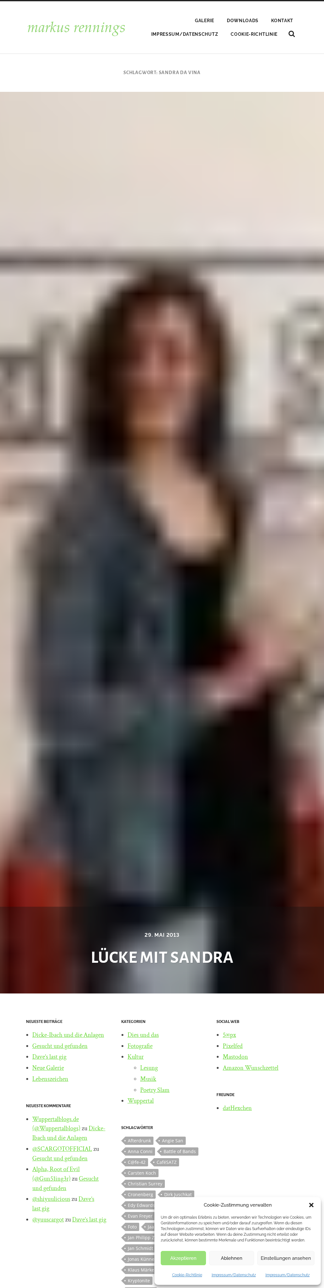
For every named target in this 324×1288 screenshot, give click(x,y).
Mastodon (235, 1057)
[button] (311, 1205)
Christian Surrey (145, 1184)
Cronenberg (140, 1194)
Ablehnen (231, 1258)
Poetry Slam (155, 1090)
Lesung (149, 1068)
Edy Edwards (141, 1205)
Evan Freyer (140, 1216)
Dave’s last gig (49, 1057)
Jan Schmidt (140, 1248)
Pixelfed (233, 1046)
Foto (132, 1227)
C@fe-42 (137, 1162)
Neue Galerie (48, 1068)
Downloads (243, 20)
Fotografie (140, 1046)
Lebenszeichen (50, 1079)
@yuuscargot (48, 1219)
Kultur (136, 1057)
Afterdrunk (139, 1141)
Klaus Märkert (143, 1270)
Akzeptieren (183, 1258)
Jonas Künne (141, 1259)
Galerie (204, 20)
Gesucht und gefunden (60, 1046)
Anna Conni (140, 1151)
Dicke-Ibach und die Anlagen (68, 1035)
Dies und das (143, 1035)
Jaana (153, 1227)
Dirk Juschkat (178, 1194)
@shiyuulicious (51, 1199)
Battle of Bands (180, 1151)
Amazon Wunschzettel (250, 1068)
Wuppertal (141, 1101)
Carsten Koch (142, 1173)
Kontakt (282, 20)
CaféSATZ (167, 1162)
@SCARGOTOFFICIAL (62, 1149)
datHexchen (237, 1108)
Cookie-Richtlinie (187, 1275)
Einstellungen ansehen (286, 1258)
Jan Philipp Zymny (147, 1237)
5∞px (229, 1035)
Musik (148, 1079)
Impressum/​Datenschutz (234, 1275)
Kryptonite (139, 1281)
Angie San (172, 1141)
